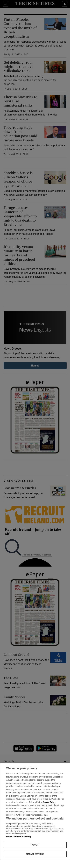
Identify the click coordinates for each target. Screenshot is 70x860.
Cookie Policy (49, 802)
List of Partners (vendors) (18, 836)
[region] (35, 811)
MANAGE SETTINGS (35, 854)
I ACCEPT (35, 845)
